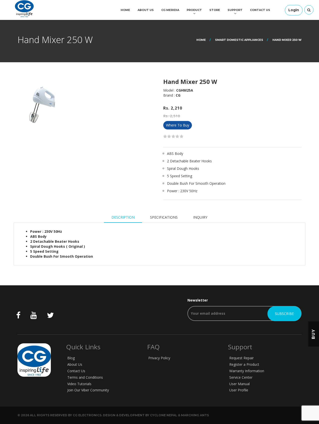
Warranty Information (246, 370)
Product (194, 10)
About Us (146, 10)
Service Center (240, 377)
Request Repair (241, 358)
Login (293, 10)
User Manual (239, 383)
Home (125, 10)
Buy (313, 334)
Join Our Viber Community (88, 390)
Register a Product (244, 364)
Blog (71, 358)
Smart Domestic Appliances (239, 40)
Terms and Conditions (85, 377)
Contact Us (260, 10)
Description (123, 217)
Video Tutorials (79, 383)
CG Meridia (170, 10)
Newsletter (197, 300)
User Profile (238, 390)
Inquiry (200, 217)
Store (214, 10)
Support (235, 10)
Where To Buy (177, 125)
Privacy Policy (159, 358)
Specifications (164, 217)
